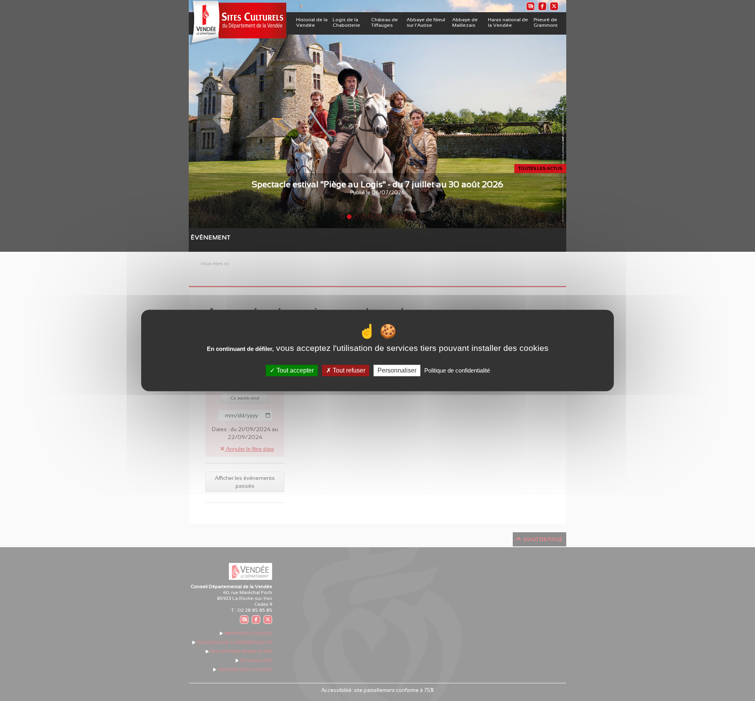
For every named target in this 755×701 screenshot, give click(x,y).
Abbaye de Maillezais (465, 22)
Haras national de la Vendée (508, 22)
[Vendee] (237, 23)
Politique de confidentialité (457, 370)
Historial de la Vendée (312, 22)
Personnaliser (397, 370)
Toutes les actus (540, 168)
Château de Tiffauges (384, 22)
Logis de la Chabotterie (346, 22)
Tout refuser (348, 370)
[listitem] (530, 6)
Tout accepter (294, 370)
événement (195, 237)
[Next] (538, 114)
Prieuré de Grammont (546, 22)
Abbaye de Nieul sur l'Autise (426, 22)
